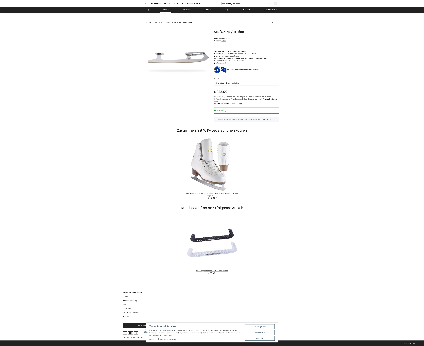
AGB (124, 304)
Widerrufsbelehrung (130, 301)
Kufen (223, 41)
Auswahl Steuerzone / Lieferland (226, 104)
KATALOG (246, 10)
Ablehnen (259, 338)
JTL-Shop (412, 343)
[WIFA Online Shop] (148, 10)
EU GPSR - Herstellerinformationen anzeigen (243, 70)
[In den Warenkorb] (146, 28)
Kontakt (125, 297)
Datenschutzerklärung (168, 339)
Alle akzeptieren (260, 327)
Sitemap (126, 316)
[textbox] (246, 3)
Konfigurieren (260, 332)
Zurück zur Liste (151, 22)
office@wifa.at (221, 63)
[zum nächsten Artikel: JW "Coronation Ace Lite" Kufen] (277, 22)
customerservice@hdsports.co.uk (228, 56)
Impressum (153, 339)
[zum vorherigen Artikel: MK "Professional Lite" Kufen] (272, 22)
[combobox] (246, 3)
